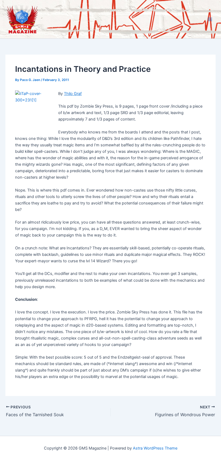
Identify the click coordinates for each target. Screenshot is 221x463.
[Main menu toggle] (210, 19)
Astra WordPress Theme (155, 448)
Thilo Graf (73, 93)
